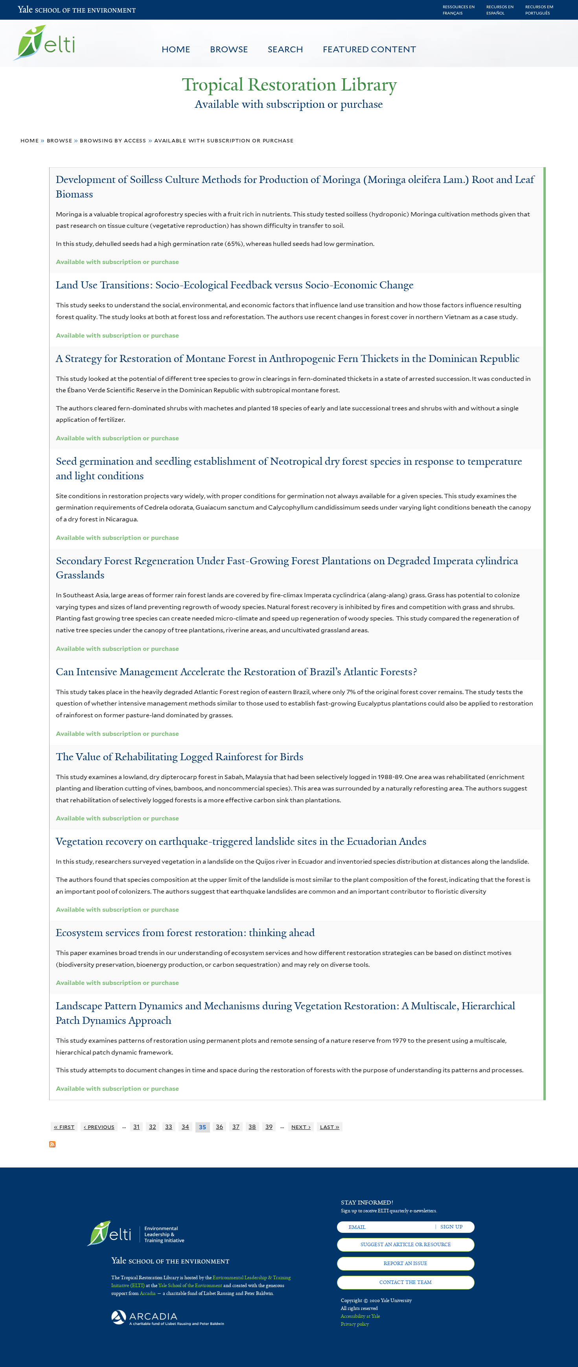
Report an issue (405, 1263)
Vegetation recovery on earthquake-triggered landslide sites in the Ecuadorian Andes (241, 841)
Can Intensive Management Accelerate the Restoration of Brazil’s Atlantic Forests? (236, 671)
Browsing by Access (113, 140)
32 (152, 1127)
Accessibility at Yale (360, 1316)
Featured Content (369, 49)
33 (168, 1127)
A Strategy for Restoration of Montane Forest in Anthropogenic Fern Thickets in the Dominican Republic (287, 358)
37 (235, 1127)
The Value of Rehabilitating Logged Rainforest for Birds (180, 756)
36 (219, 1127)
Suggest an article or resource (406, 1244)
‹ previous (99, 1127)
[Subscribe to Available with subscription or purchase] (52, 1141)
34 (185, 1127)
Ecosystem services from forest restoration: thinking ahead (185, 932)
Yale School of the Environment (38, 10)
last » (330, 1127)
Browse (229, 49)
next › (301, 1127)
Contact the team (405, 1282)
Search (285, 49)
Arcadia (148, 1293)
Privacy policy (355, 1324)
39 (268, 1127)
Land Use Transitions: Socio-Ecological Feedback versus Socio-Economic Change (235, 285)
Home (176, 49)
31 (136, 1127)
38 (252, 1127)
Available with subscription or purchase (224, 140)
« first (64, 1127)
